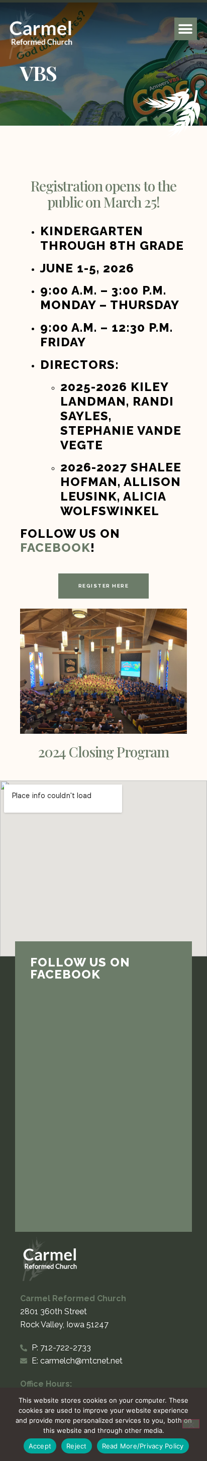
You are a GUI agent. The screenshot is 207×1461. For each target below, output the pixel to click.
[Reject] (190, 1423)
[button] (185, 29)
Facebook (55, 547)
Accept (40, 1446)
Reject (76, 1446)
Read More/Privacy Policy (143, 1446)
